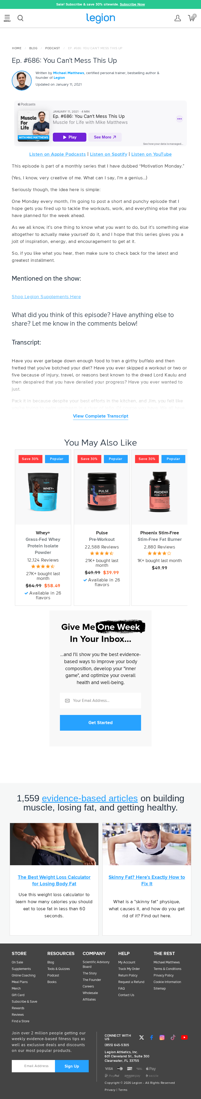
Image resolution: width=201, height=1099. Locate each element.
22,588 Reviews (102, 547)
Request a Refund (131, 982)
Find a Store (20, 1021)
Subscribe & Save (24, 1001)
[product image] (43, 492)
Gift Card (18, 995)
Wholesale (90, 993)
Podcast (52, 48)
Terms (123, 1090)
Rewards (18, 1008)
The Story (90, 973)
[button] (25, 4)
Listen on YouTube (151, 154)
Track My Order (129, 969)
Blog (33, 48)
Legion (100, 18)
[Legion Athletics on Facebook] (152, 1037)
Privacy (110, 1090)
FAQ (121, 988)
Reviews (18, 1015)
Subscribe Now (132, 4)
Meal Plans (20, 982)
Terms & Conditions (167, 969)
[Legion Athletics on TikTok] (173, 1037)
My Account (126, 962)
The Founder (92, 980)
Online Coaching (23, 975)
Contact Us (126, 995)
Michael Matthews (68, 73)
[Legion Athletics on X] (142, 1037)
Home (16, 48)
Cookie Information (167, 982)
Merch (16, 988)
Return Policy (127, 975)
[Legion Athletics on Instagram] (162, 1037)
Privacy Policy (164, 975)
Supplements (21, 969)
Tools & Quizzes (58, 969)
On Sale (17, 962)
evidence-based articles (90, 798)
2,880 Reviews (159, 547)
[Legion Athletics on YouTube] (184, 1037)
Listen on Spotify (108, 154)
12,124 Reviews (43, 560)
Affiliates (89, 999)
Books (52, 982)
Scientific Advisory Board (96, 965)
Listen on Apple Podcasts (57, 154)
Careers (88, 986)
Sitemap (160, 988)
